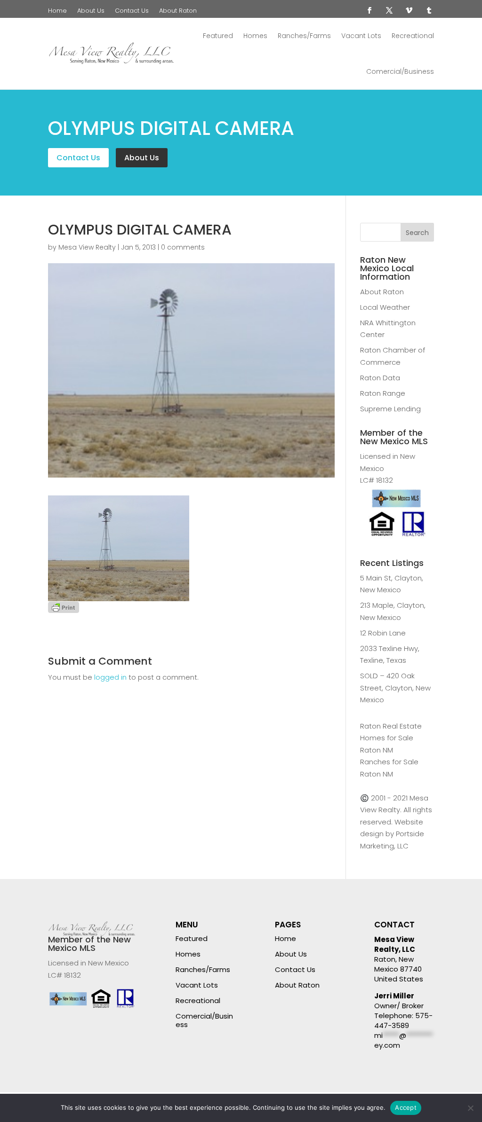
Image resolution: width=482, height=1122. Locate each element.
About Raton (178, 11)
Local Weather (385, 307)
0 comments (183, 247)
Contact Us (132, 11)
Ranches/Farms (304, 35)
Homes (255, 35)
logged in (110, 677)
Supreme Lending (390, 409)
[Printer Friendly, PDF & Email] (63, 607)
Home (57, 11)
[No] (470, 1108)
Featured (218, 35)
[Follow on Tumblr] (428, 10)
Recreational (413, 35)
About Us (90, 11)
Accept (406, 1107)
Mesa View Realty (87, 247)
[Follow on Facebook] (369, 10)
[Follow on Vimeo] (409, 10)
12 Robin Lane (383, 633)
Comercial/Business (400, 71)
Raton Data (380, 378)
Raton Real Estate (391, 726)
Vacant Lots (361, 35)
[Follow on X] (389, 10)
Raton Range (382, 393)
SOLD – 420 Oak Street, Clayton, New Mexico (395, 688)
